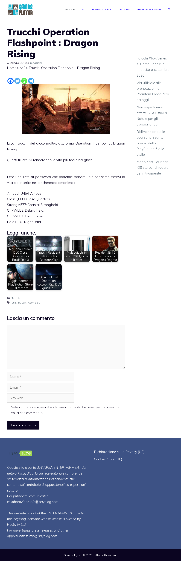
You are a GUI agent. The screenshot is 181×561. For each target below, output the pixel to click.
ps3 (22, 68)
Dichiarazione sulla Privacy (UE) (119, 452)
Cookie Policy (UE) (108, 459)
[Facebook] (10, 81)
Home (11, 68)
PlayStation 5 (101, 9)
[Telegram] (31, 81)
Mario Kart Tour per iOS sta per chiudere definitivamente (152, 167)
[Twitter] (17, 81)
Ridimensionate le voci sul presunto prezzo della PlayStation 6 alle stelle (151, 143)
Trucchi (69, 9)
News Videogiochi (149, 9)
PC (83, 9)
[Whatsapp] (24, 81)
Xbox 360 (124, 9)
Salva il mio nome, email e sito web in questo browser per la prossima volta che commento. (66, 410)
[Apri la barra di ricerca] (169, 9)
